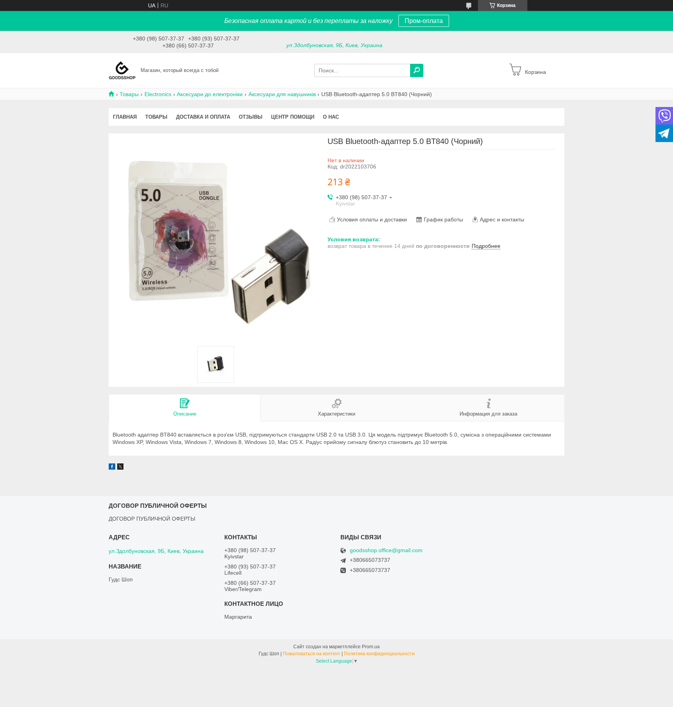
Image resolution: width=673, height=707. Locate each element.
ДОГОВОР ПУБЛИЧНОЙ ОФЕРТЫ (152, 519)
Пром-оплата (424, 21)
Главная (125, 117)
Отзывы (251, 117)
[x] (120, 468)
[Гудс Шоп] (122, 70)
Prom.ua (371, 646)
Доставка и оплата (203, 117)
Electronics (157, 94)
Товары (129, 94)
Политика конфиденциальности (379, 653)
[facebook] (112, 468)
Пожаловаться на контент (311, 653)
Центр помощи (292, 117)
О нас (331, 117)
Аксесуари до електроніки (210, 94)
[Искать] (416, 70)
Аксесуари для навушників (282, 94)
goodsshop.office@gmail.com (386, 550)
